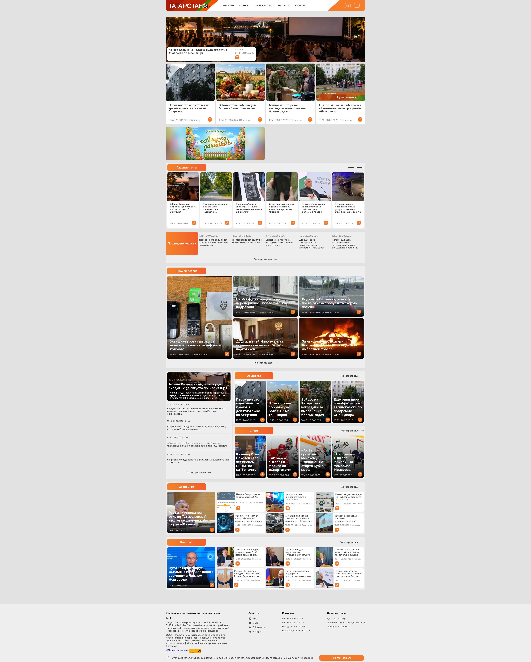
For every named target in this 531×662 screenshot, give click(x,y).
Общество (254, 375)
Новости (228, 5)
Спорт (254, 430)
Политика (186, 542)
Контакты (283, 5)
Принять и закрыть (342, 658)
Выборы (300, 5)
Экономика (186, 487)
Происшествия (263, 5)
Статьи (243, 5)
